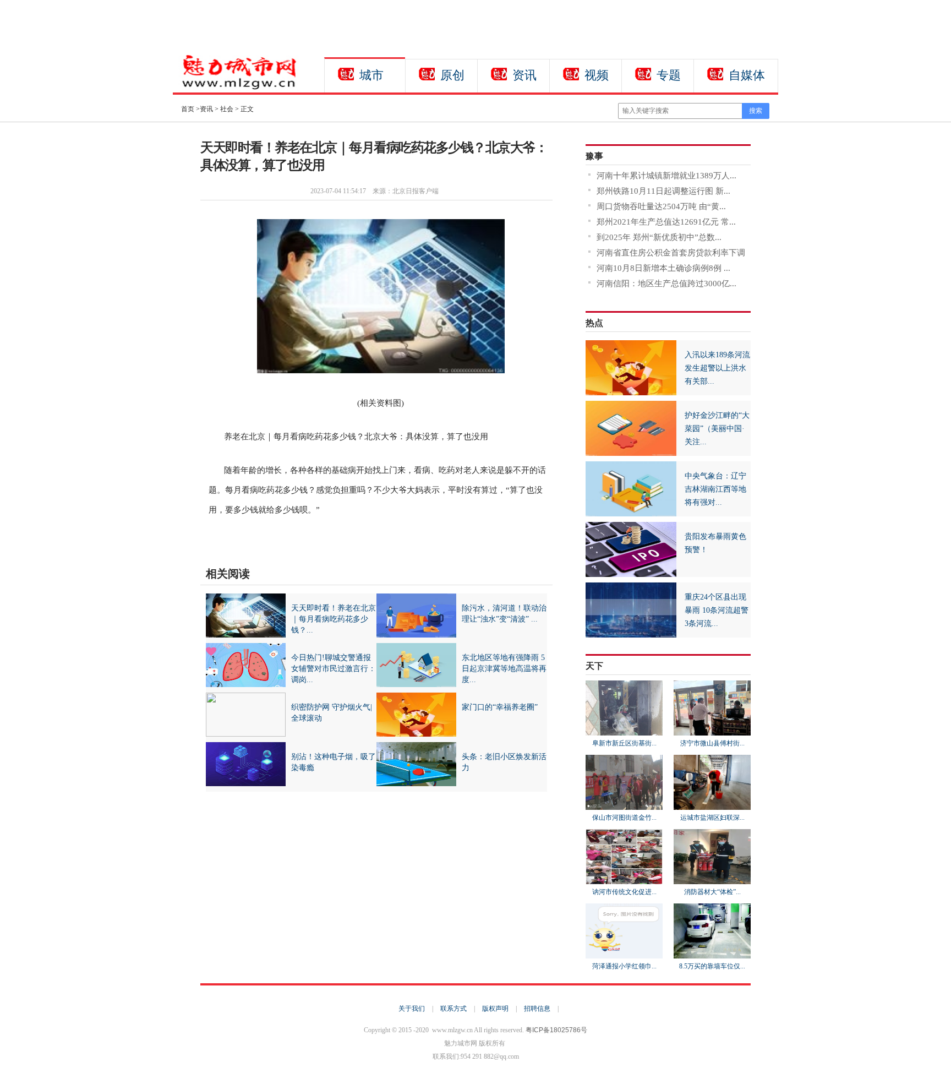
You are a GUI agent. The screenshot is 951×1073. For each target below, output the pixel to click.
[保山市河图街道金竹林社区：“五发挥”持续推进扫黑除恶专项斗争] (624, 805)
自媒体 (747, 75)
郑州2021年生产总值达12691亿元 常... (666, 221)
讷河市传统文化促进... (624, 892)
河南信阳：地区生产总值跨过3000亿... (666, 283)
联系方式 (453, 1008)
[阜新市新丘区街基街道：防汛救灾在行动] (624, 730)
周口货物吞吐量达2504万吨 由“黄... (661, 206)
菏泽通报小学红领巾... (624, 966)
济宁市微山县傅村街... (712, 743)
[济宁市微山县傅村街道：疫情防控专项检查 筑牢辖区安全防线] (712, 730)
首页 (187, 109)
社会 (226, 109)
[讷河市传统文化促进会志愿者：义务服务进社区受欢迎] (624, 879)
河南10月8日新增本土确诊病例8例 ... (663, 268)
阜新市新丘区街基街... (624, 743)
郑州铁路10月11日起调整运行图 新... (663, 191)
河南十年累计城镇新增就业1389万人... (666, 175)
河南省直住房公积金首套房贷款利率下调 (671, 252)
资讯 (524, 75)
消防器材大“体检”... (712, 892)
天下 (594, 666)
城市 (371, 75)
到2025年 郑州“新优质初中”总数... (659, 237)
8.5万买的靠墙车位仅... (712, 966)
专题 (669, 75)
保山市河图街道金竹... (624, 817)
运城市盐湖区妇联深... (712, 817)
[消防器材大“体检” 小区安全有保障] (712, 879)
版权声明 (495, 1008)
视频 (596, 75)
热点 (594, 323)
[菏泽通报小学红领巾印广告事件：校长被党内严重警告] (624, 953)
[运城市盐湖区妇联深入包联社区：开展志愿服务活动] (712, 805)
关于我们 (411, 1008)
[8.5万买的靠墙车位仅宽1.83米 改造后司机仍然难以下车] (712, 953)
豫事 (594, 156)
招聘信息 (537, 1008)
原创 (452, 75)
